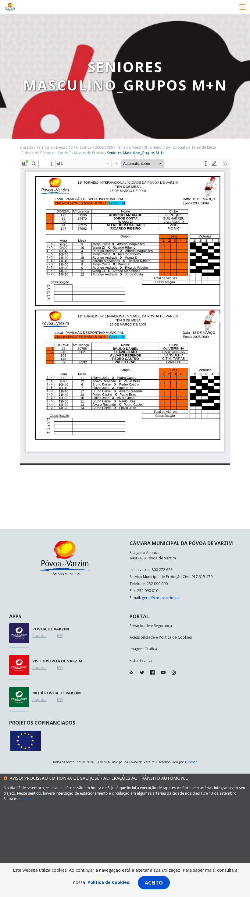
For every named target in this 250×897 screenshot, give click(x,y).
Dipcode (191, 762)
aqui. (27, 798)
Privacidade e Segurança (151, 625)
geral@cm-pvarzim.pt (160, 597)
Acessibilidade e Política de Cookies (161, 637)
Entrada (26, 147)
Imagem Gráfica (143, 648)
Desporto (64, 147)
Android (39, 635)
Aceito (154, 882)
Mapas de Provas (89, 152)
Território (44, 147)
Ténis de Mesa (128, 147)
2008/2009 (104, 147)
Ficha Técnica (141, 660)
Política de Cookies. (109, 882)
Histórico (84, 147)
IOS (60, 635)
